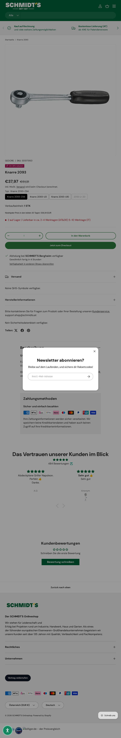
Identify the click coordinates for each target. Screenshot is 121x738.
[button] (8, 730)
